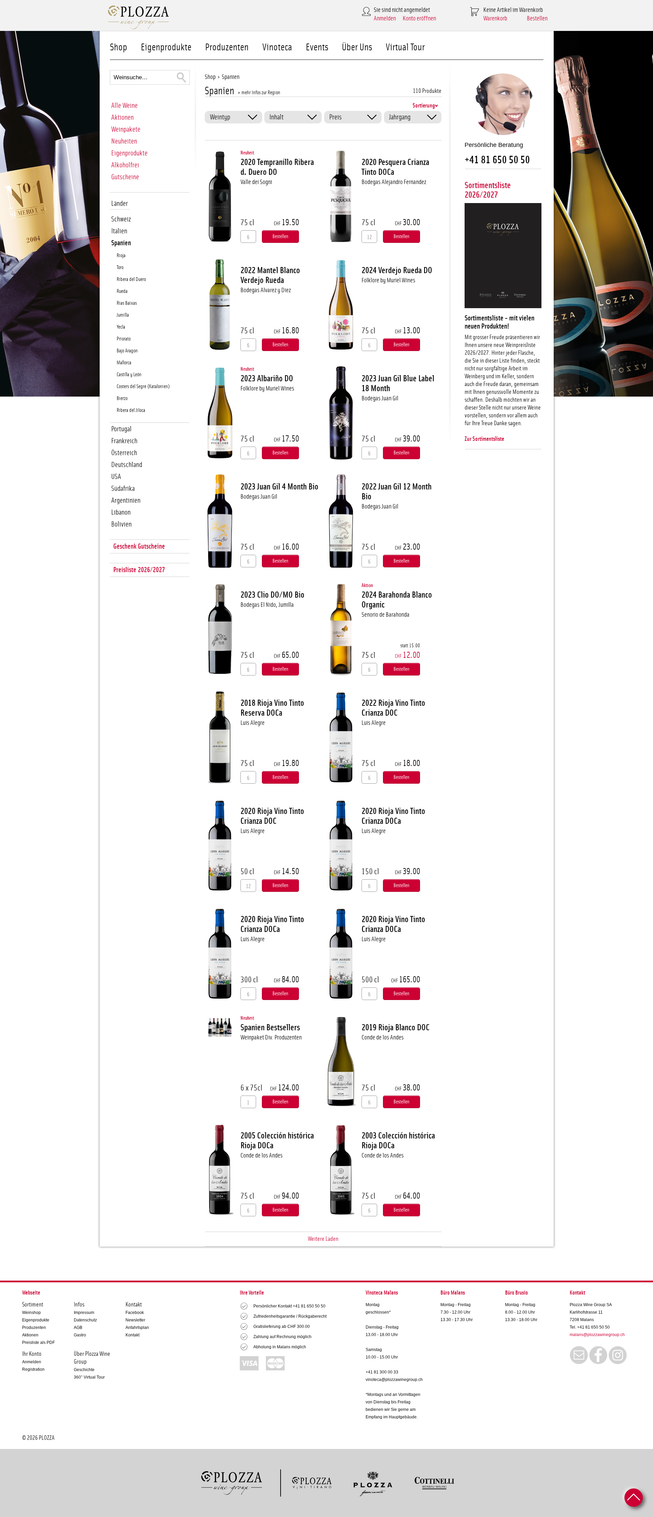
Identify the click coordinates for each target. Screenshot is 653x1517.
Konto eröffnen (419, 18)
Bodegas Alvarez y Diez (265, 290)
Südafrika (123, 488)
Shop (118, 47)
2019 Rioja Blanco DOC (396, 1027)
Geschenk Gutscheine (139, 546)
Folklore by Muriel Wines (388, 280)
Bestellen (537, 18)
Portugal (121, 429)
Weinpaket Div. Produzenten (271, 1037)
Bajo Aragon (127, 350)
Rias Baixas (127, 303)
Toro (120, 267)
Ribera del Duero (131, 279)
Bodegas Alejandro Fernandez (394, 182)
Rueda (122, 291)
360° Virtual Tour (89, 1377)
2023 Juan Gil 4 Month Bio (279, 486)
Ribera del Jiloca (131, 410)
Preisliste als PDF (38, 1342)
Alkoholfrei (125, 165)
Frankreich (124, 441)
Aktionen (122, 117)
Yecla (121, 327)
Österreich (124, 452)
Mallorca (124, 362)
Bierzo (122, 398)
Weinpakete (125, 129)
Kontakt (132, 1335)
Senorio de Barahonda (385, 615)
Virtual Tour (405, 47)
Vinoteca (277, 47)
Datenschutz (85, 1320)
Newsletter (135, 1320)
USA (116, 476)
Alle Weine (124, 105)
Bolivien (121, 524)
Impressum (84, 1312)
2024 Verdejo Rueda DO (397, 270)
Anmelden (385, 18)
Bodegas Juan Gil (380, 398)
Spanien (121, 243)
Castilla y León (129, 374)
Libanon (121, 512)
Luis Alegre (252, 723)
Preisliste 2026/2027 (139, 569)
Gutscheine (125, 177)
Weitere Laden (323, 1239)
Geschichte (84, 1369)
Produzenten (227, 47)
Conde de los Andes (383, 1037)
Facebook (134, 1312)
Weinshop (31, 1312)
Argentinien (125, 500)
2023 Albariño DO (266, 378)
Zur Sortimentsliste (484, 439)
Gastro (80, 1335)
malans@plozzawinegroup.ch (597, 1334)
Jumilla (123, 315)
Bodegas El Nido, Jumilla (267, 605)
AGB (78, 1327)
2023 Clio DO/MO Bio (272, 594)
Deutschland (126, 464)
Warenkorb (495, 18)
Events (317, 47)
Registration (33, 1369)
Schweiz (121, 219)
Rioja (121, 255)
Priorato (124, 338)
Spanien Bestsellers (270, 1027)
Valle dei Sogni (256, 182)
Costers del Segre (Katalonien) (143, 386)
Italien (119, 231)
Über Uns (357, 47)
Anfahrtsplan (137, 1327)
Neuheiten (124, 141)
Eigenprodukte (166, 47)
